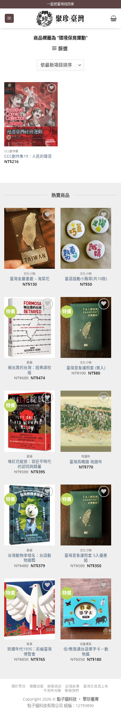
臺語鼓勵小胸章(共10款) (86, 278)
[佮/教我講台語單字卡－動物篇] (85, 608)
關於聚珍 (19, 686)
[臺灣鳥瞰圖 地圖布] (85, 421)
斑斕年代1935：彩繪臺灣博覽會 (29, 651)
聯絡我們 (72, 690)
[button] (9, 18)
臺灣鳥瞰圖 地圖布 (86, 461)
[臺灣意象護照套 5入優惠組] (85, 515)
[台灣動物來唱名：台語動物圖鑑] (29, 515)
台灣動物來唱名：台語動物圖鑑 (29, 558)
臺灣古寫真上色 (95, 686)
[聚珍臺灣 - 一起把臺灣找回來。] (60, 18)
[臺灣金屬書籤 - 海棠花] (29, 238)
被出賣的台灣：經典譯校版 (29, 370)
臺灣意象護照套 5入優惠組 (85, 558)
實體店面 (37, 686)
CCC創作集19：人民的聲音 (28, 156)
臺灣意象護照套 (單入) (85, 367)
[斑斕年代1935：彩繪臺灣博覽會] (29, 608)
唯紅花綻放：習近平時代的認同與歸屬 (29, 464)
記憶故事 (72, 686)
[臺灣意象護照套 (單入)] (85, 327)
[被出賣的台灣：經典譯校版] (29, 327)
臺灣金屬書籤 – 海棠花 (30, 278)
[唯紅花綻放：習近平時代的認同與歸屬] (29, 421)
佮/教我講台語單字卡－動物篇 (86, 651)
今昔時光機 (52, 690)
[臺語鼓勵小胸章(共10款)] (85, 238)
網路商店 (54, 686)
